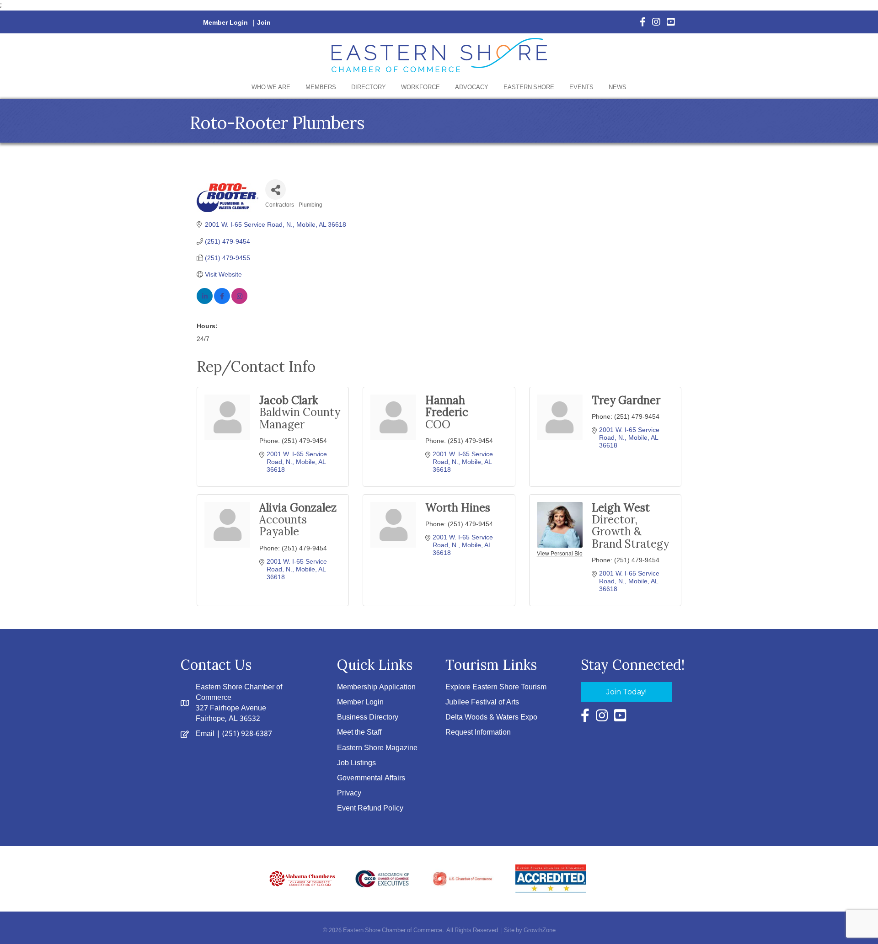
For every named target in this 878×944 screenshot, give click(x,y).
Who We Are (271, 87)
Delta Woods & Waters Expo (491, 717)
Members (320, 87)
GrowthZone (540, 930)
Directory (368, 87)
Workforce (420, 87)
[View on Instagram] (239, 301)
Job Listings (356, 763)
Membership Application (376, 687)
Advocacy (471, 87)
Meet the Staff (359, 732)
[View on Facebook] (222, 301)
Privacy (349, 793)
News (617, 87)
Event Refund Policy (370, 808)
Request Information (478, 732)
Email (205, 734)
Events (581, 87)
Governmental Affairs (371, 778)
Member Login (225, 22)
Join (264, 22)
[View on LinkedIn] (205, 301)
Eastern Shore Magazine (377, 748)
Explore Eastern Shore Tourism (495, 687)
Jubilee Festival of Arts (482, 702)
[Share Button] (275, 189)
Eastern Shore (528, 87)
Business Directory (367, 717)
